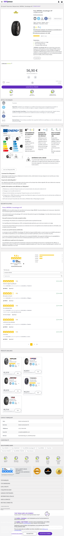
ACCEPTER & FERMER (45, 533)
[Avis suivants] (37, 344)
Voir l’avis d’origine (6, 314)
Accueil (4, 6)
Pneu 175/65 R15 (5, 448)
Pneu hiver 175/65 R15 (6, 451)
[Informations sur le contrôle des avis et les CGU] (23, 263)
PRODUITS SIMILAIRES (6, 351)
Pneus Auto (9, 6)
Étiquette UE (5, 126)
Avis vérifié (60, 281)
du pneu (6, 204)
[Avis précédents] (28, 344)
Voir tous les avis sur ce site (16, 266)
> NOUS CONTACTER (5, 506)
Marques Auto (16, 6)
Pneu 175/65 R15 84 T (15, 448)
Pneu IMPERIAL (41, 448)
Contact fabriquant (7, 418)
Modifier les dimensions (38, 15)
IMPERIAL (22, 6)
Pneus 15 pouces (30, 451)
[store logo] (8, 2)
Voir (18, 373)
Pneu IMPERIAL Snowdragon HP (29, 448)
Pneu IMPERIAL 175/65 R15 (19, 451)
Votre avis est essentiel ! (5, 508)
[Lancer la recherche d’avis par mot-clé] (61, 276)
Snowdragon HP (28, 6)
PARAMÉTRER (29, 533)
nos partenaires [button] (27, 523)
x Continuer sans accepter (16, 533)
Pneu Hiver (49, 448)
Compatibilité (5, 440)
